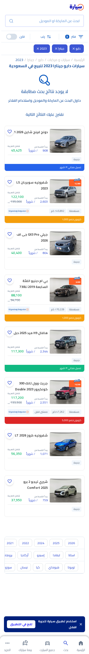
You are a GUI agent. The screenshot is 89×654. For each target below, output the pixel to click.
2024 (40, 543)
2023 (43, 48)
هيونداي (53, 567)
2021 (10, 543)
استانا (71, 555)
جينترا (61, 48)
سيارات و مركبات (58, 60)
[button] (44, 37)
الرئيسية (79, 60)
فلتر (71, 36)
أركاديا (24, 555)
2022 (25, 543)
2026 (71, 543)
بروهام (8, 555)
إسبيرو (40, 555)
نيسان (24, 567)
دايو (78, 48)
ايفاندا (56, 555)
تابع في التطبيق (21, 624)
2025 (56, 543)
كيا (38, 567)
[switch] (11, 37)
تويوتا (71, 567)
